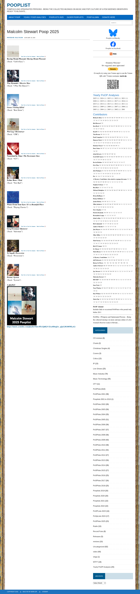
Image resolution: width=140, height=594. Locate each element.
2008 (109, 106)
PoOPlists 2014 (99, 465)
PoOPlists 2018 (99, 486)
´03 (105, 118)
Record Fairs (98, 531)
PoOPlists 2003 (99, 409)
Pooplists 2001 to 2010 (102, 399)
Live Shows (97, 369)
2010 (95, 106)
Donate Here (108, 17)
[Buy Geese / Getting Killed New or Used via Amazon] (13, 104)
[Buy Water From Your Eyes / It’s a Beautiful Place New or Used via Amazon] (13, 201)
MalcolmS (19, 38)
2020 (95, 101)
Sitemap (45, 591)
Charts (95, 343)
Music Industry (98, 374)
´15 (94, 120)
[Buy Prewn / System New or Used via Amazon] (13, 274)
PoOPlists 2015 (99, 470)
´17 (99, 120)
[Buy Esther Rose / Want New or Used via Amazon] (13, 177)
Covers (96, 353)
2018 (109, 101)
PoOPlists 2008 (99, 435)
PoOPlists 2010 (99, 445)
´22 (110, 120)
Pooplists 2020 (99, 496)
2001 (123, 109)
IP (94, 363)
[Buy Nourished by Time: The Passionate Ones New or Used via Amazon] (13, 153)
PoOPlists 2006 (99, 425)
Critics (95, 358)
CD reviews (97, 338)
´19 (103, 120)
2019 (102, 101)
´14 (131, 118)
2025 (95, 98)
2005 (95, 109)
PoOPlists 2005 (99, 419)
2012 (116, 104)
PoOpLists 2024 (99, 516)
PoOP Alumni (93, 17)
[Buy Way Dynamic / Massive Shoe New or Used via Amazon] (13, 80)
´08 (117, 118)
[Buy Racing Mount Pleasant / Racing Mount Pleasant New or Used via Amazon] (13, 56)
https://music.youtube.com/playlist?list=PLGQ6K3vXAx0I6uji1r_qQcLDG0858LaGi (41, 326)
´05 (110, 118)
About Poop (14, 17)
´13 (128, 118)
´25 (117, 120)
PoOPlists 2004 (99, 414)
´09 (119, 118)
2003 (109, 109)
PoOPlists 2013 (99, 460)
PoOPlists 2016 (99, 475)
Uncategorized (98, 547)
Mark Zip (34, 591)
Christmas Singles (100, 348)
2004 (102, 109)
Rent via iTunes (40, 56)
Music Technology (100, 379)
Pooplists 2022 (99, 506)
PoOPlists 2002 (99, 404)
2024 (102, 98)
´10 (121, 118)
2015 (95, 104)
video (95, 552)
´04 (108, 118)
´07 (115, 118)
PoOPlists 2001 (99, 394)
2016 (123, 101)
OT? (94, 384)
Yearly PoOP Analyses (35, 17)
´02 (103, 118)
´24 (115, 120)
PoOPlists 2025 (56, 17)
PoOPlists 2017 (99, 480)
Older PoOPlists (75, 17)
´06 (112, 118)
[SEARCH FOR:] (121, 23)
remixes (96, 541)
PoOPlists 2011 (99, 450)
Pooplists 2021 (99, 501)
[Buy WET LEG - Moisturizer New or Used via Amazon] (13, 129)
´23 (112, 120)
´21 (108, 120)
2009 (102, 106)
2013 (109, 104)
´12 (126, 118)
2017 (116, 101)
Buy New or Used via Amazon (28, 56)
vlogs (95, 557)
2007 (116, 106)
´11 (124, 118)
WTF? (95, 562)
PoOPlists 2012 (99, 455)
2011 (123, 104)
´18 (101, 120)
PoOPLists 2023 (99, 511)
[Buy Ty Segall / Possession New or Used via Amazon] (13, 250)
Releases (97, 536)
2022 (116, 98)
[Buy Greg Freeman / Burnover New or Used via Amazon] (13, 226)
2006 (123, 106)
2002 (116, 109)
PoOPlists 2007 (99, 430)
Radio (95, 526)
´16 (96, 120)
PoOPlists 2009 (99, 440)
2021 (123, 98)
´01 (100, 126)
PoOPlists (97, 389)
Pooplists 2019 (99, 491)
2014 (102, 104)
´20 (106, 120)
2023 (109, 98)
